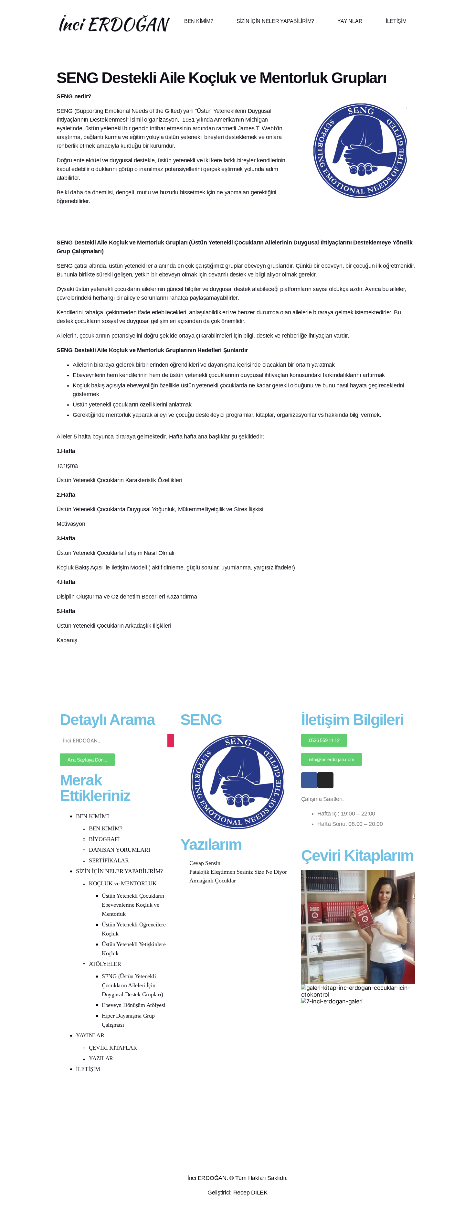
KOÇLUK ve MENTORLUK (123, 883)
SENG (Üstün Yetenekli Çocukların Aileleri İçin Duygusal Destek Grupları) (132, 985)
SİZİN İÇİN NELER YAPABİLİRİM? (275, 21)
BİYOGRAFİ (104, 839)
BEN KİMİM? (198, 21)
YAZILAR (101, 1058)
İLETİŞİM (396, 21)
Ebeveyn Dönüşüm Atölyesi (133, 1005)
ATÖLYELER (105, 964)
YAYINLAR (349, 21)
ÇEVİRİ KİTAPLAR (113, 1047)
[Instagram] (325, 780)
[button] (203, 21)
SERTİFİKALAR (109, 860)
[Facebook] (309, 780)
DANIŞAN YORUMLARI (119, 850)
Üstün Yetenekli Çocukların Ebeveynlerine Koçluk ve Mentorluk (133, 904)
